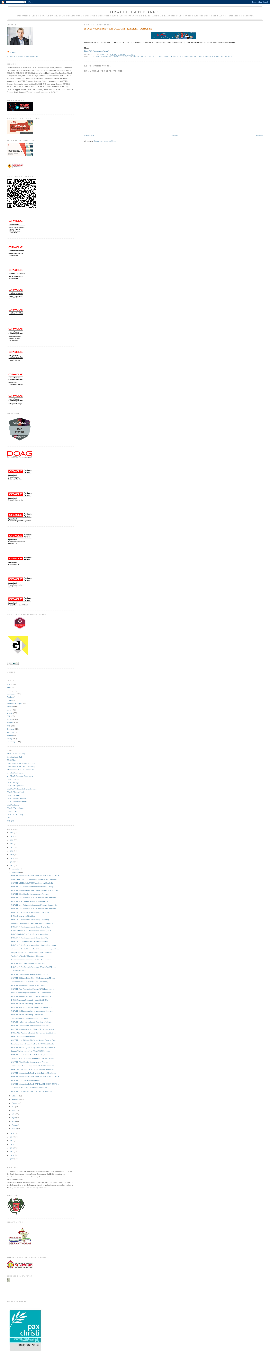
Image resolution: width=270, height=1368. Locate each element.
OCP (8, 716)
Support (209, 56)
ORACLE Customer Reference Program (21, 789)
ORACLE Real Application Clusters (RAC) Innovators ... (32, 989)
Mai (13, 1114)
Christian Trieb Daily (15, 757)
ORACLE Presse (13, 805)
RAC (181, 56)
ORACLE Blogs (13, 782)
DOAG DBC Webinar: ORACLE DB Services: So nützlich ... (33, 1033)
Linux (160, 56)
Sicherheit (199, 56)
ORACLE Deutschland (15, 792)
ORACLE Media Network (16, 798)
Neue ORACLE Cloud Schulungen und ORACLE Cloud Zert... (34, 879)
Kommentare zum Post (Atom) (105, 141)
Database (117, 56)
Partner (174, 56)
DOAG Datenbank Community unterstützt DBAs (29, 1000)
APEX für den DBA (18, 970)
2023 (12, 843)
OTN (8, 817)
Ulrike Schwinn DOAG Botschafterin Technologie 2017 (32, 930)
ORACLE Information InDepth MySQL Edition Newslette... (33, 1073)
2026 (12, 832)
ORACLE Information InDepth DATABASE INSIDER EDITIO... (35, 890)
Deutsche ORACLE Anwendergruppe (21, 763)
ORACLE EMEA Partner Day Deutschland (27, 1003)
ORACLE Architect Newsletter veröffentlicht (28, 963)
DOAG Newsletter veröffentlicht (23, 916)
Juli (13, 1106)
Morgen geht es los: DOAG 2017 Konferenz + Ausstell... (32, 952)
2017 (12, 865)
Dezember (16, 868)
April (14, 1117)
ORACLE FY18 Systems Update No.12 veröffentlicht (31, 1022)
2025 (12, 836)
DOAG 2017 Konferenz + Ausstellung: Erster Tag (29, 938)
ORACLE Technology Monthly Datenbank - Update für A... (33, 1047)
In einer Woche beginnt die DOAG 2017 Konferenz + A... (32, 992)
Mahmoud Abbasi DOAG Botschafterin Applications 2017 (33, 923)
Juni (14, 1110)
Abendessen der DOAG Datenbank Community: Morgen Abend (35, 948)
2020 (12, 854)
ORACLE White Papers (15, 808)
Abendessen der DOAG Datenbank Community (29, 1087)
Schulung (188, 56)
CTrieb (13, 52)
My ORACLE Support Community (20, 776)
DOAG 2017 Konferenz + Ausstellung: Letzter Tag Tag (31, 912)
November (16, 872)
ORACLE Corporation (15, 785)
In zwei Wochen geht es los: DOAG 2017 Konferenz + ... (32, 1051)
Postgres (10, 722)
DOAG (125, 56)
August (15, 1103)
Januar (14, 1128)
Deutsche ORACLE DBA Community (21, 766)
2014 (12, 1140)
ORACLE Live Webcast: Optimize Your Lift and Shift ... (32, 1091)
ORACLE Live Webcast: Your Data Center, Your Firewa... (32, 1054)
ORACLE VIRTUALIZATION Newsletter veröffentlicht (32, 883)
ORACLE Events (13, 795)
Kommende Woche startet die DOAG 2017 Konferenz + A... (33, 959)
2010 (12, 1155)
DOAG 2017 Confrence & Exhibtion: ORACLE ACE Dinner (33, 967)
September (16, 1099)
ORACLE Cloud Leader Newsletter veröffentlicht (30, 894)
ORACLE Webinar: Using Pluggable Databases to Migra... (33, 978)
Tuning (217, 56)
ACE (93, 56)
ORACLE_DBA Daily (15, 814)
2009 (12, 1159)
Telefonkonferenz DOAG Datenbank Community (29, 981)
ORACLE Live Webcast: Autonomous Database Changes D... (34, 886)
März (14, 1121)
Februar (15, 1125)
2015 (12, 1137)
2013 (12, 1144)
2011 (12, 1151)
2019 (12, 858)
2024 (12, 840)
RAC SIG (10, 821)
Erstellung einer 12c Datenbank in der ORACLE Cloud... (32, 1043)
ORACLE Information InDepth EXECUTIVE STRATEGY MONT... (36, 875)
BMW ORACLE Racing (16, 753)
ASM (98, 56)
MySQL (167, 56)
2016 (12, 1133)
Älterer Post (258, 135)
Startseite (174, 135)
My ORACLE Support (15, 772)
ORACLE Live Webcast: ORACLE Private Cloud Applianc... (34, 897)
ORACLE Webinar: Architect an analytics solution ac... (32, 996)
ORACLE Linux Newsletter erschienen (25, 1080)
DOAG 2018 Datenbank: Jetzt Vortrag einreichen (29, 941)
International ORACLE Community (20, 769)
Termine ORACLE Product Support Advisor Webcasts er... (33, 1058)
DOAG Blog (11, 760)
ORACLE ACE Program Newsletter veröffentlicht (29, 901)
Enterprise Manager (138, 56)
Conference (106, 56)
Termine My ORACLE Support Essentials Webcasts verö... (33, 1065)
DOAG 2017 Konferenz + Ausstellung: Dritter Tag (30, 919)
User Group (226, 56)
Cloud (9, 690)
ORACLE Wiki (12, 811)
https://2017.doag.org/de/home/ (96, 51)
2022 (12, 847)
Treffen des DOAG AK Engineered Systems (27, 956)
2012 (12, 1148)
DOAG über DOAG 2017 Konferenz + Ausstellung (30, 934)
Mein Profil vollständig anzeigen (23, 56)
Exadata (153, 56)
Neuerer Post (89, 135)
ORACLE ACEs (13, 779)
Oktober (15, 1095)
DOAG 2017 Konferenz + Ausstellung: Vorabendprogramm (33, 945)
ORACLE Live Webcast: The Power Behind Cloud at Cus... (33, 1040)
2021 (12, 851)
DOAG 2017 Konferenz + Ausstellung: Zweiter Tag (30, 927)
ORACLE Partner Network (17, 801)
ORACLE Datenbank (135, 11)
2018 (12, 862)
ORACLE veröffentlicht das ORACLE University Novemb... (33, 1029)
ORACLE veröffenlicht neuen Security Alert (28, 985)
